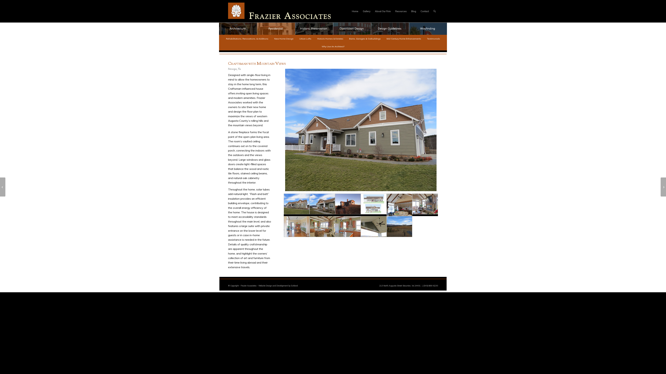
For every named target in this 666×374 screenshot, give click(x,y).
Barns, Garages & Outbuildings (365, 38)
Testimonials (433, 38)
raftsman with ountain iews (257, 64)
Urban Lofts (305, 38)
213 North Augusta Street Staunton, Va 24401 (400, 285)
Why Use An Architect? (333, 46)
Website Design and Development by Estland (278, 285)
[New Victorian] (663, 187)
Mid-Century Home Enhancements (404, 38)
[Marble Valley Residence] (2, 187)
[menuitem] (355, 11)
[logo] (279, 11)
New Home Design (283, 38)
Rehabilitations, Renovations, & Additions (247, 38)
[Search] (434, 11)
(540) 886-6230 (430, 285)
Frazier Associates (249, 285)
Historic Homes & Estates (330, 38)
